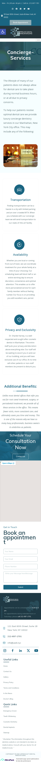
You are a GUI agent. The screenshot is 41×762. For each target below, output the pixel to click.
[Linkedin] (20, 8)
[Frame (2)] (28, 650)
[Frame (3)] (4, 650)
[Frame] (20, 650)
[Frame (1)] (12, 650)
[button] (20, 22)
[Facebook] (16, 8)
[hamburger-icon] (38, 40)
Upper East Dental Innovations (25, 754)
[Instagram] (12, 8)
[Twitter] (24, 8)
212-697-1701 (25, 616)
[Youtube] (28, 8)
